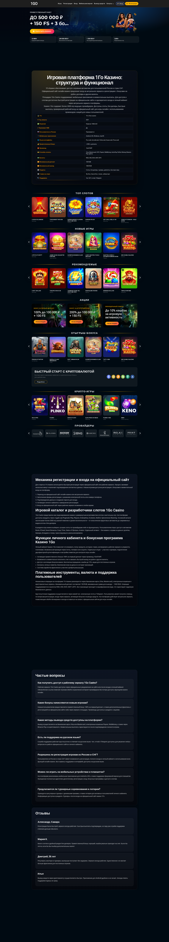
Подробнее (41, 382)
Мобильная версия (85, 3)
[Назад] (29, 206)
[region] (84, 210)
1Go (34, 3)
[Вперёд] (140, 206)
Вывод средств (99, 3)
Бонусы (109, 3)
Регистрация (67, 3)
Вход (75, 3)
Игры (60, 3)
